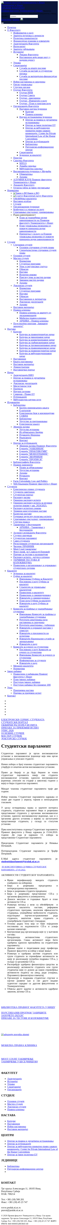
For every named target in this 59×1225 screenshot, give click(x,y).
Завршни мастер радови (31, 280)
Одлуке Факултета (22, 90)
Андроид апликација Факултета (29, 532)
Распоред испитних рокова (27, 508)
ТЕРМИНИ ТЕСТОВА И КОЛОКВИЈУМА (26, 561)
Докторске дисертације (31, 302)
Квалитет (12, 570)
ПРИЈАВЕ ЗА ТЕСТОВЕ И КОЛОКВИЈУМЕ (25, 1018)
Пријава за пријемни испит (27, 693)
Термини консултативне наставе (30, 511)
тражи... (5, 16)
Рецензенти (25, 437)
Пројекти (18, 388)
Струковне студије (22, 244)
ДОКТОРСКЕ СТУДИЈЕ (14, 738)
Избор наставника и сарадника (29, 81)
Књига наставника (23, 361)
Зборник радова (21, 426)
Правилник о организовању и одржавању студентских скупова (34, 566)
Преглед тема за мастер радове (35, 277)
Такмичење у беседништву (27, 524)
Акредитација (14, 1078)
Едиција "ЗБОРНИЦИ (31, 456)
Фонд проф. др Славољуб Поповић (31, 551)
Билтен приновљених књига (34, 407)
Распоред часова (21, 497)
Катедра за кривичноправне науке (37, 340)
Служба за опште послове (32, 68)
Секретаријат (20, 65)
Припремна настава (23, 690)
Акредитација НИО (23, 375)
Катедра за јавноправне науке (34, 337)
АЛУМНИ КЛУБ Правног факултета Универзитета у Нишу (32, 181)
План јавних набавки (24, 679)
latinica (16, 19)
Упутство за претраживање (33, 421)
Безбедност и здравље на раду (28, 209)
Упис (10, 687)
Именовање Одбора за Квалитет (36, 579)
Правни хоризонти (23, 465)
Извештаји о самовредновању (34, 598)
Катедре (29, 111)
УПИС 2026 (7, 730)
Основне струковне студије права (36, 247)
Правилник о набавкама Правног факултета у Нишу (30, 675)
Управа (17, 62)
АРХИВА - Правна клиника (33, 321)
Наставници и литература (32, 299)
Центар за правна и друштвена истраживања (30, 1141)
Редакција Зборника (29, 435)
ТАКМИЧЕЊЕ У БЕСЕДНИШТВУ (19, 1061)
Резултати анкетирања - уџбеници (37, 625)
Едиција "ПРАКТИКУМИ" (33, 451)
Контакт (23, 440)
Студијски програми (30, 263)
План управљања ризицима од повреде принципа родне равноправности (35, 228)
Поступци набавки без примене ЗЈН (32, 685)
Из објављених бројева (31, 432)
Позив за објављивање (31, 467)
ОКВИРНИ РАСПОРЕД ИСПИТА (19, 725)
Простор (17, 158)
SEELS (23, 163)
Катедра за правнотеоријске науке (36, 334)
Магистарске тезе (22, 386)
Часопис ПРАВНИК (23, 546)
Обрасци (23, 269)
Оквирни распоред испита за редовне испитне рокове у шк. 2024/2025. (32, 504)
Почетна (11, 27)
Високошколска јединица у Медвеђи (32, 171)
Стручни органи (21, 87)
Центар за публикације (37, 141)
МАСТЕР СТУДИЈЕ (11, 736)
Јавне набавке (14, 671)
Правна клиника (34, 114)
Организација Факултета (26, 106)
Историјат (18, 52)
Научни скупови (21, 391)
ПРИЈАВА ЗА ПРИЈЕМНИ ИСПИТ (20, 727)
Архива (23, 177)
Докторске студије (22, 285)
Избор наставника (16, 1126)
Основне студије (21, 255)
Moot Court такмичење (24, 549)
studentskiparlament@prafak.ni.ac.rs (20, 861)
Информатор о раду (23, 33)
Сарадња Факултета (23, 160)
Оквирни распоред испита (27, 500)
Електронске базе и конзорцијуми (36, 413)
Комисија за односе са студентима (30, 647)
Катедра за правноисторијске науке (37, 350)
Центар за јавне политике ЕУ (40, 125)
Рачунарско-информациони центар (25, 1169)
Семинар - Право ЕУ (24, 394)
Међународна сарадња (31, 168)
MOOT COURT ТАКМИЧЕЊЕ (17, 1059)
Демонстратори (21, 367)
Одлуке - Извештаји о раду (33, 100)
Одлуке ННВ (26, 92)
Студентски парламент (25, 538)
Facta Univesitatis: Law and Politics (30, 481)
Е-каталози (25, 410)
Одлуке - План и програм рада (35, 103)
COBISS (23, 416)
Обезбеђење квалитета (25, 198)
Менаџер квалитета (23, 666)
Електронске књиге (29, 424)
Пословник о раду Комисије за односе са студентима (35, 651)
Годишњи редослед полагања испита (32, 516)
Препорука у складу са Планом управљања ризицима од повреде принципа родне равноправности (36, 237)
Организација (14, 1089)
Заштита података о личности (28, 35)
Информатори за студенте (32, 660)
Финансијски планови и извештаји (31, 41)
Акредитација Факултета (26, 43)
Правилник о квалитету (31, 592)
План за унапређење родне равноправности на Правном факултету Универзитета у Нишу (36, 220)
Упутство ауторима (29, 429)
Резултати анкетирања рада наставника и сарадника (33, 621)
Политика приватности (25, 38)
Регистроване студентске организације (33, 543)
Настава (23, 272)
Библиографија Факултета (26, 462)
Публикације (20, 397)
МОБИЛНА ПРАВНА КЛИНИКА (19, 1045)
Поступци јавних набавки (26, 682)
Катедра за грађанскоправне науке (37, 342)
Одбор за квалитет (22, 576)
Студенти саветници (24, 492)
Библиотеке (25, 418)
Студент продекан (22, 535)
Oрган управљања (22, 84)
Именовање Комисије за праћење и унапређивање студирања (37, 615)
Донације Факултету (23, 185)
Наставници (19, 359)
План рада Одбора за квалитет (35, 600)
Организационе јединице (26, 206)
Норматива (13, 190)
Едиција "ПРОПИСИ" (31, 459)
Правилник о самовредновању (35, 595)
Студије (17, 204)
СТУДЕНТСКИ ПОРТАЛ (14, 722)
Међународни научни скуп (27, 399)
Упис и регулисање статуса (33, 266)
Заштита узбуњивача (23, 49)
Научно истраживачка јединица (35, 117)
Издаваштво (13, 402)
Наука (10, 372)
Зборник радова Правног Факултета (38, 446)
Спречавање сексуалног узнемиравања (33, 212)
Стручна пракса (21, 522)
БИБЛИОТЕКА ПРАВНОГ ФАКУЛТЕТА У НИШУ (28, 1007)
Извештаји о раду (28, 644)
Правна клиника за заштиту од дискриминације (35, 314)
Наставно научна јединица (33, 109)
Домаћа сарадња (27, 166)
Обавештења (26, 174)
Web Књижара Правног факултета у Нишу (35, 484)
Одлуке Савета (27, 95)
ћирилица (6, 19)
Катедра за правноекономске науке (37, 348)
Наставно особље (22, 201)
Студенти (12, 486)
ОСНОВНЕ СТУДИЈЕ (12, 733)
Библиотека (31, 144)
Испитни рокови (28, 274)
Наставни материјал (23, 307)
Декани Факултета (28, 54)
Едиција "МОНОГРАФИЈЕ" (33, 454)
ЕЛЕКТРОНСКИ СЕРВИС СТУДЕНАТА (22, 719)
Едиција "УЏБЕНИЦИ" (31, 448)
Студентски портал (23, 494)
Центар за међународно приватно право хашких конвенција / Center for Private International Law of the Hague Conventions (40, 133)
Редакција (24, 475)
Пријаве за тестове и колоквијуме (30, 554)
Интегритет (19, 46)
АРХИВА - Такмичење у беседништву (32, 528)
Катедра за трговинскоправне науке (37, 345)
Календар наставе (22, 513)
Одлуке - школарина (29, 98)
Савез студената (21, 541)
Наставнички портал (24, 369)
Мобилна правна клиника (32, 318)
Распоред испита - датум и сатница (31, 557)
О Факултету (14, 30)
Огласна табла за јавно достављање (31, 187)
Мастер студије (21, 258)
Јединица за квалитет (30, 155)
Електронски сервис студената (29, 489)
